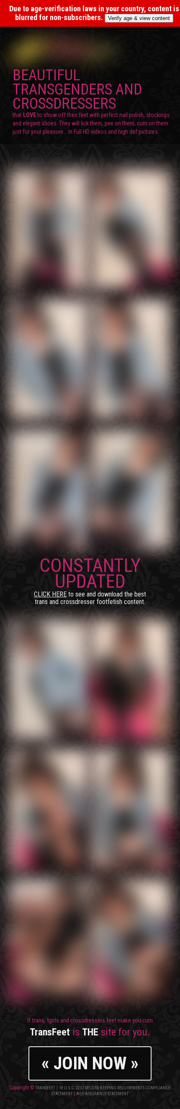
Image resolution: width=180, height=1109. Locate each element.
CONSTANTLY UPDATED (90, 580)
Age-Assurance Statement (102, 1093)
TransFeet (45, 1088)
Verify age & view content (139, 18)
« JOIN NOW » (90, 1063)
